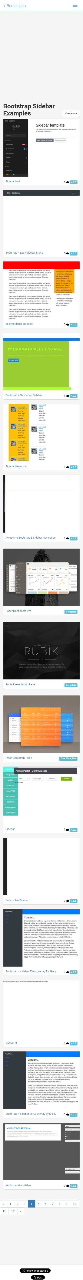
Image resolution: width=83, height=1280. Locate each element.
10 (74, 1204)
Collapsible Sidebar (17, 900)
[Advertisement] (41, 52)
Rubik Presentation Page (20, 684)
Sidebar (10, 829)
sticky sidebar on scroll (19, 323)
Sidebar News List (16, 466)
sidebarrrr (11, 1042)
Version (70, 113)
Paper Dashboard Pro (18, 611)
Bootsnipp (15, 5)
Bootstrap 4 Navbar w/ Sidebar (24, 395)
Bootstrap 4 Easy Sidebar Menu (24, 252)
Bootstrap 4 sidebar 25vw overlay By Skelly (31, 971)
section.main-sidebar (18, 1185)
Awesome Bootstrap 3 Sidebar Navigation (31, 537)
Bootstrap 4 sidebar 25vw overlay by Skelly (31, 1113)
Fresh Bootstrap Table (19, 757)
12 (13, 1211)
